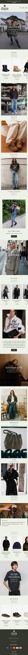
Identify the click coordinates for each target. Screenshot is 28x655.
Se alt (14, 55)
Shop (13, 193)
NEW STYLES (14, 462)
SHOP (13, 119)
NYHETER (14, 499)
